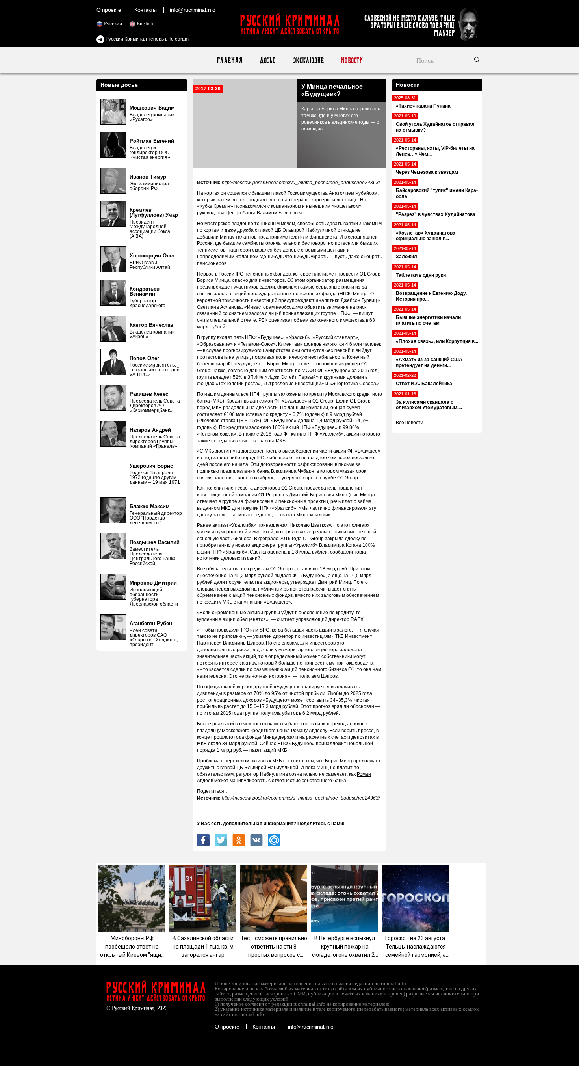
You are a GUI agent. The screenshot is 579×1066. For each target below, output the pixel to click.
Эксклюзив (308, 60)
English (145, 23)
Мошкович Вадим (152, 108)
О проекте (108, 10)
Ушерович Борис (151, 466)
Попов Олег (144, 358)
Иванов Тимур (148, 177)
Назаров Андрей (150, 430)
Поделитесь (311, 823)
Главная (229, 60)
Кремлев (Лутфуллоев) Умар (154, 212)
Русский (113, 23)
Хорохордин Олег (152, 256)
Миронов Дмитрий (153, 583)
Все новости (409, 422)
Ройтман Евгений (152, 141)
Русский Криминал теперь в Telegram (146, 39)
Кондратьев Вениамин (145, 291)
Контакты (145, 10)
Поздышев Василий (155, 542)
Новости (351, 60)
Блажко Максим (150, 506)
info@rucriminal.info (192, 10)
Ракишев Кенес (149, 394)
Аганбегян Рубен (151, 623)
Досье (267, 60)
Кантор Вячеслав (151, 325)
